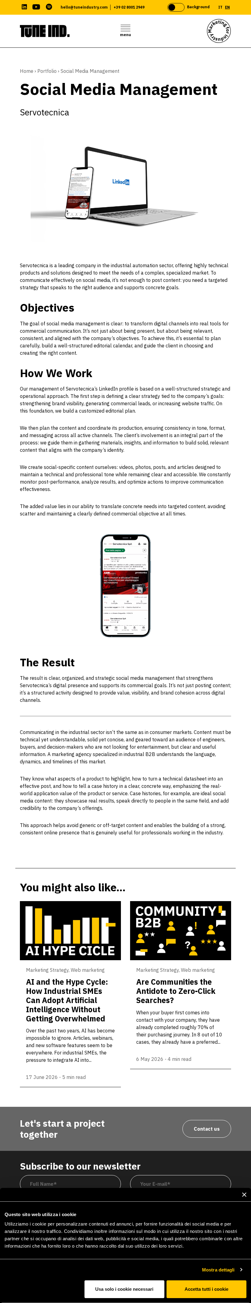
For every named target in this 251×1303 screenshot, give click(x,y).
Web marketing (88, 970)
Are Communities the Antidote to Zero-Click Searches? (175, 991)
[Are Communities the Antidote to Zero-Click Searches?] (180, 930)
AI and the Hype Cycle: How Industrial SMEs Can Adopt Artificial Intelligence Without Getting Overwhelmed (67, 1000)
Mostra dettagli (218, 1269)
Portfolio (47, 71)
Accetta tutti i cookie (206, 1289)
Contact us (207, 1129)
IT (220, 7)
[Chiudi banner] (244, 1195)
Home (26, 71)
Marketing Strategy (47, 970)
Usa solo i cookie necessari (124, 1289)
